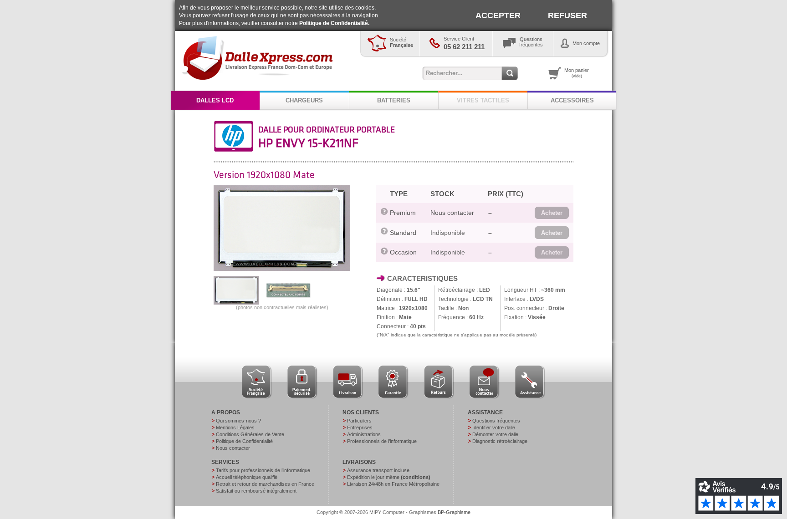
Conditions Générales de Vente (250, 434)
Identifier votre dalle (493, 427)
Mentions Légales (235, 427)
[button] (552, 213)
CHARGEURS (304, 100)
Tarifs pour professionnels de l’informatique (263, 470)
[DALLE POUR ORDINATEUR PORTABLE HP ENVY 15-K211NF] (282, 269)
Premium (403, 212)
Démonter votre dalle (495, 434)
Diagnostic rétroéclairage (499, 441)
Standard (403, 232)
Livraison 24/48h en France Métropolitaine (393, 484)
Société (401, 42)
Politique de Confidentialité (244, 441)
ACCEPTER (498, 15)
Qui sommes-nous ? (238, 420)
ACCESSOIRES (572, 100)
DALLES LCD (215, 100)
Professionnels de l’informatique (382, 441)
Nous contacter (452, 212)
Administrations (364, 434)
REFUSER (567, 15)
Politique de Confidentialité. (334, 23)
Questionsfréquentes (531, 41)
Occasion (403, 252)
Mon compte (586, 43)
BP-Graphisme (454, 512)
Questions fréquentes (496, 420)
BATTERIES (393, 100)
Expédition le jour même (388, 477)
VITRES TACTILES (483, 100)
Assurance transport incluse (378, 470)
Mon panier (576, 72)
